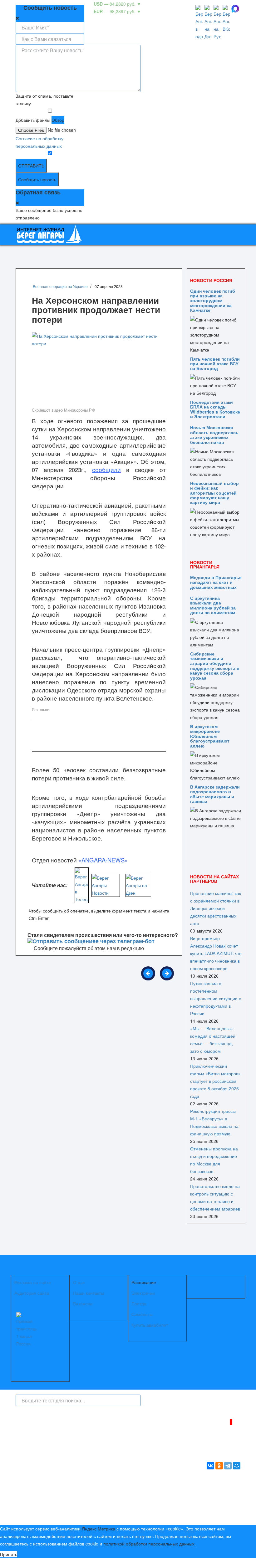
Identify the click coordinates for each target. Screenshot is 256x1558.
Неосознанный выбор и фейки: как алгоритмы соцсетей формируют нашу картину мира (214, 493)
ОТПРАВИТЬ (31, 165)
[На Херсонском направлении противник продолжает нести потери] (99, 368)
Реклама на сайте (32, 1282)
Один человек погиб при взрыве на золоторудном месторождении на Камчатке (212, 300)
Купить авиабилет (149, 1325)
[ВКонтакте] (210, 1465)
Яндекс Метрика (98, 1528)
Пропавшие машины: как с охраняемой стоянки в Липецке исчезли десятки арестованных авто (215, 908)
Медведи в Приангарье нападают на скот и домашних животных (216, 582)
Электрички (143, 1293)
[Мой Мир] (236, 1465)
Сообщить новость (37, 179)
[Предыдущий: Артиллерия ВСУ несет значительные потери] (148, 973)
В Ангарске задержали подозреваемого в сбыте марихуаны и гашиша (215, 794)
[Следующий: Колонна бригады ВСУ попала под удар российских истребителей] (167, 973)
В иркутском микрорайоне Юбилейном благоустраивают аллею (209, 736)
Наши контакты (88, 1293)
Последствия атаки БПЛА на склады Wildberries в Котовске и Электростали (215, 409)
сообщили (106, 469)
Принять (8, 1554)
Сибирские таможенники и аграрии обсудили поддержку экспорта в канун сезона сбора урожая (214, 665)
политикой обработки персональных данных (148, 1543)
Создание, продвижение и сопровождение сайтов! (213, 1512)
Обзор (58, 120)
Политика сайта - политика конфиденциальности (62, 1496)
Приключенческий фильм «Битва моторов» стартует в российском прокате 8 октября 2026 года (215, 1081)
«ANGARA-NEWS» (103, 860)
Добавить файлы (33, 120)
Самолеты (142, 1314)
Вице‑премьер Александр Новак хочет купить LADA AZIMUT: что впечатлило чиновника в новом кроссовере (216, 953)
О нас (79, 1282)
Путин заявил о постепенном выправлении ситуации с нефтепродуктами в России (215, 998)
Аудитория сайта (31, 1293)
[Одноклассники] (219, 1465)
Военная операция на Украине (60, 286)
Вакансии (82, 1303)
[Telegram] (228, 1465)
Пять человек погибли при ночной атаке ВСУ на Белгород (215, 364)
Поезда (138, 1303)
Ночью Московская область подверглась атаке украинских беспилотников (214, 434)
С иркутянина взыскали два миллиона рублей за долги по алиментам (213, 605)
